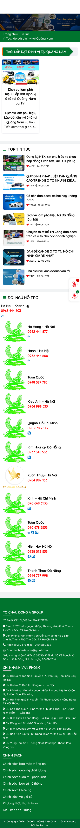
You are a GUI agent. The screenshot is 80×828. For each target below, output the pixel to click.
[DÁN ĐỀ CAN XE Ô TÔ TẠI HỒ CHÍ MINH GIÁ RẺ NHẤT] (13, 257)
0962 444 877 (38, 331)
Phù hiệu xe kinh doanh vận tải (48, 271)
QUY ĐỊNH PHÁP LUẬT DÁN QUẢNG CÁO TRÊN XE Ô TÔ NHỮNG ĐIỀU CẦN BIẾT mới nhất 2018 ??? (51, 180)
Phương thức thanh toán (20, 803)
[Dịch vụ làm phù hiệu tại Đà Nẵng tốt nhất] (13, 219)
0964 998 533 (38, 406)
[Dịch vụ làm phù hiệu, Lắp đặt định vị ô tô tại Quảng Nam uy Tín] (20, 72)
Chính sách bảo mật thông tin (24, 764)
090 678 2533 (38, 428)
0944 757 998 (38, 575)
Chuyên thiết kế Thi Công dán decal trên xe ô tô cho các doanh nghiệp (51, 234)
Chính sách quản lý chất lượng (24, 770)
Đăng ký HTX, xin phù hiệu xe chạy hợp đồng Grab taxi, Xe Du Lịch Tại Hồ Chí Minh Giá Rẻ (51, 161)
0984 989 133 (37, 480)
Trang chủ (10, 34)
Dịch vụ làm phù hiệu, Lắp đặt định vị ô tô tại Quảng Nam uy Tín (20, 96)
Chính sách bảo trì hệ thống (23, 783)
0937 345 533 (37, 452)
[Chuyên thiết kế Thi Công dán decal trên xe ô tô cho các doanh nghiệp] (13, 238)
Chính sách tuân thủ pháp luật (24, 777)
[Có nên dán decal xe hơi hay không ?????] (13, 201)
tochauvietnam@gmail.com (31, 650)
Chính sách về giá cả (17, 797)
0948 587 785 (37, 382)
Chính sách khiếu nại (17, 790)
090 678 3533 (38, 527)
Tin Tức (25, 34)
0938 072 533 (38, 551)
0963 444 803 (11, 310)
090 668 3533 (38, 503)
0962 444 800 (38, 356)
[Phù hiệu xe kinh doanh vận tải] (13, 276)
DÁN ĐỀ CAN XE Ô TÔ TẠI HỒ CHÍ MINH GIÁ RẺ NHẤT (50, 253)
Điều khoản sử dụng (17, 810)
